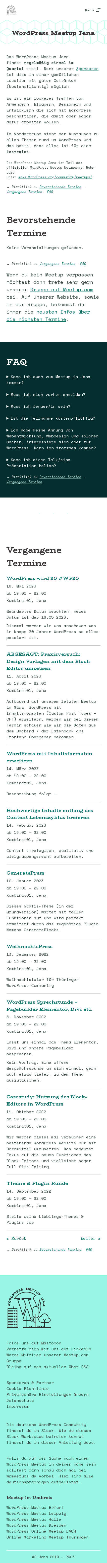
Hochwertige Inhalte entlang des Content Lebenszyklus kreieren (49, 814)
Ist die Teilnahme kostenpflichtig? (53, 418)
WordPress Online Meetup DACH (41, 1531)
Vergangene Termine (24, 191)
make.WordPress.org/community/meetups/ (55, 177)
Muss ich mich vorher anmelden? (48, 394)
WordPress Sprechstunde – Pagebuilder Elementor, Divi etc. (49, 1005)
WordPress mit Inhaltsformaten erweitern (49, 757)
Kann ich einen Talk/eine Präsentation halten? (38, 463)
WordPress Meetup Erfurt (35, 1507)
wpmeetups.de (21, 1476)
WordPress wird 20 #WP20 (42, 578)
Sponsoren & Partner (30, 1382)
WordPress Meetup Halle (33, 1519)
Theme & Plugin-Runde (37, 1183)
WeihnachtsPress (29, 946)
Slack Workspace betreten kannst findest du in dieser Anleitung (45, 1439)
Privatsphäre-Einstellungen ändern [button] (47, 1394)
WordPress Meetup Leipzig (36, 1513)
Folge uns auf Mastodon (33, 1343)
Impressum (17, 1406)
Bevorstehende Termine (60, 186)
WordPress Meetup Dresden (36, 1525)
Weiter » (91, 1238)
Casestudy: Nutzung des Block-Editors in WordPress (46, 1100)
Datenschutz (20, 1400)
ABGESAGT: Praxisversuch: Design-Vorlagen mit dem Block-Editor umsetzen (49, 661)
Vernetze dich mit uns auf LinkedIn (48, 1349)
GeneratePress (25, 873)
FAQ (50, 191)
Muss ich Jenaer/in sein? (40, 406)
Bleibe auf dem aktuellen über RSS (47, 1367)
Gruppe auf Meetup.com (61, 289)
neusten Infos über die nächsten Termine (48, 315)
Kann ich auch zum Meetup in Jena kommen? (48, 379)
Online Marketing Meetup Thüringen (47, 1537)
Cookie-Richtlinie (27, 1388)
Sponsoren (87, 68)
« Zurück (16, 1238)
